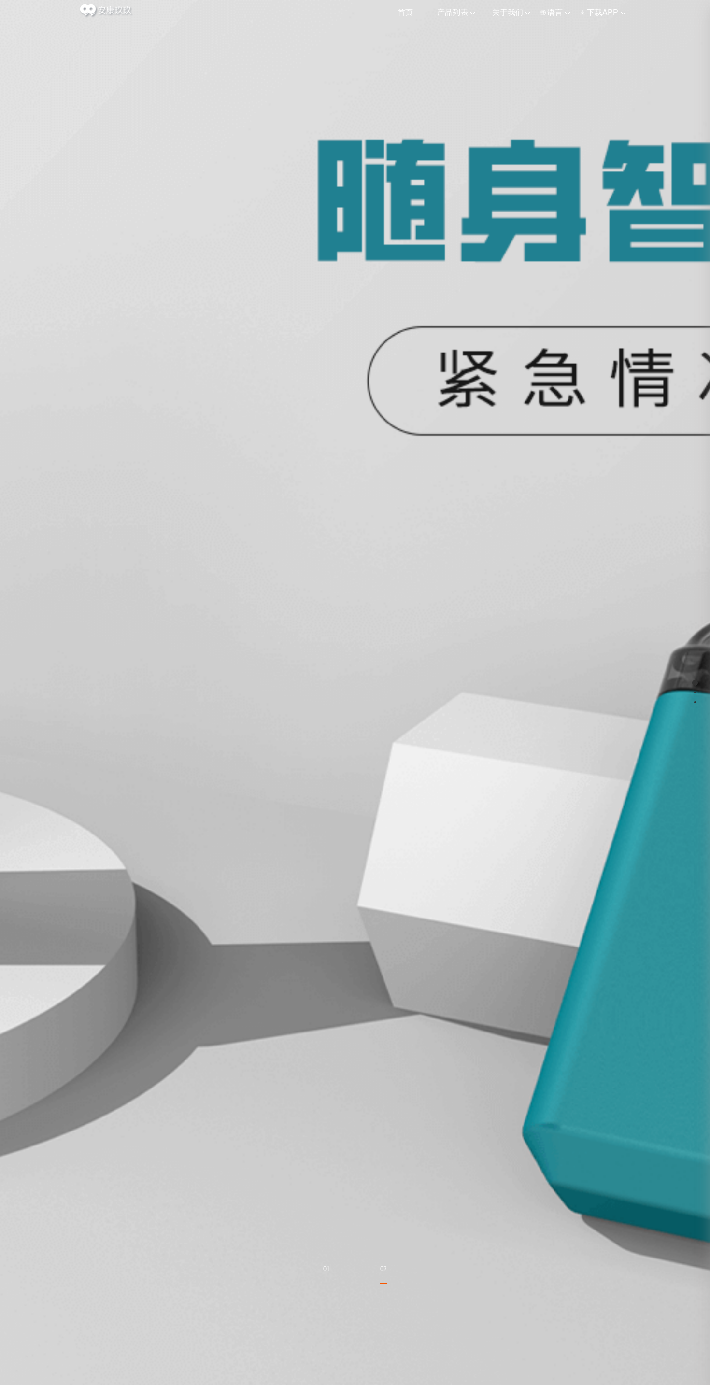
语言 (555, 11)
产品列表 (452, 11)
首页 (405, 11)
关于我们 (507, 11)
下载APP (602, 11)
